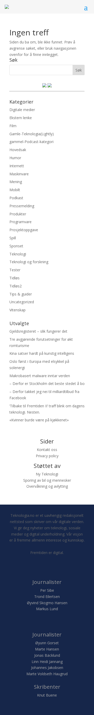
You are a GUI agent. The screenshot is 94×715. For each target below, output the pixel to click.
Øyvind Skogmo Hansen (47, 602)
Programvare (20, 221)
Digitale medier (22, 109)
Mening (15, 181)
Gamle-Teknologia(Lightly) (31, 133)
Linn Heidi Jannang (47, 661)
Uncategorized (21, 301)
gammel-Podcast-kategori (31, 141)
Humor (15, 157)
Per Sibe (47, 590)
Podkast (16, 197)
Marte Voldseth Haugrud (47, 673)
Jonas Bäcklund (47, 655)
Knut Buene (47, 695)
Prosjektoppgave (23, 229)
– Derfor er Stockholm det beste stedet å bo (47, 383)
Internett (16, 165)
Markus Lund (47, 608)
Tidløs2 (15, 286)
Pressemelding (21, 205)
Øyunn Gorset (47, 642)
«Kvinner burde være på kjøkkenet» (39, 419)
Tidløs (14, 277)
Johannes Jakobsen (47, 667)
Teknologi (17, 254)
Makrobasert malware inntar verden (39, 375)
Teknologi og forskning (28, 261)
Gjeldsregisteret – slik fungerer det (38, 331)
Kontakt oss (47, 449)
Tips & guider (20, 294)
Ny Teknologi (47, 474)
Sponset (16, 245)
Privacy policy (47, 455)
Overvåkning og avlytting (47, 486)
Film (12, 125)
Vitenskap (17, 309)
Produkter (17, 213)
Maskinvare (19, 173)
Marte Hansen (47, 649)
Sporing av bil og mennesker (47, 480)
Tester (14, 269)
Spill (12, 237)
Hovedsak (17, 149)
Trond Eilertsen (47, 596)
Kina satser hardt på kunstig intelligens (41, 353)
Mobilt (14, 189)
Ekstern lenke (20, 117)
